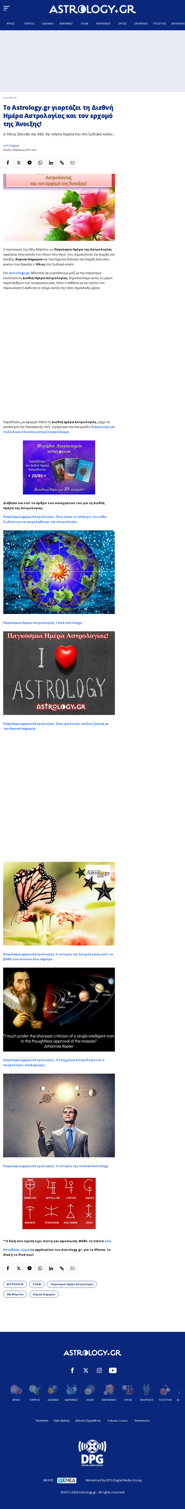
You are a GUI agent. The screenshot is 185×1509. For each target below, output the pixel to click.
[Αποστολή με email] (73, 163)
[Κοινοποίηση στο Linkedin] (51, 163)
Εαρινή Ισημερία (44, 1294)
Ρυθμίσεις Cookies (118, 1420)
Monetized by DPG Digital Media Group (114, 1480)
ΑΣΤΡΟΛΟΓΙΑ (15, 1284)
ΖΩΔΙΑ (37, 1284)
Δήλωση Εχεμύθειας (88, 1420)
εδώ (108, 1241)
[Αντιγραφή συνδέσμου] (62, 163)
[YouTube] (113, 1371)
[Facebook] (72, 1371)
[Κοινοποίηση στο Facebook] (8, 163)
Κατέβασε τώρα (16, 1249)
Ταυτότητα (41, 1420)
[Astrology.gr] (92, 10)
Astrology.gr (19, 273)
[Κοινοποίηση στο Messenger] (29, 163)
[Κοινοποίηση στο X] (19, 163)
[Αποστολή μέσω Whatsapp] (40, 163)
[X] (86, 1371)
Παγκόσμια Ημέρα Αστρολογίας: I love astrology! (42, 622)
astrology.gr (11, 145)
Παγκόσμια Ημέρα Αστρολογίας (72, 1284)
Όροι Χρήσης (62, 1420)
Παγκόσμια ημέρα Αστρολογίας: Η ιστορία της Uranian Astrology (55, 1166)
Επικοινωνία (142, 1420)
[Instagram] (99, 1371)
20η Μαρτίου (15, 1294)
